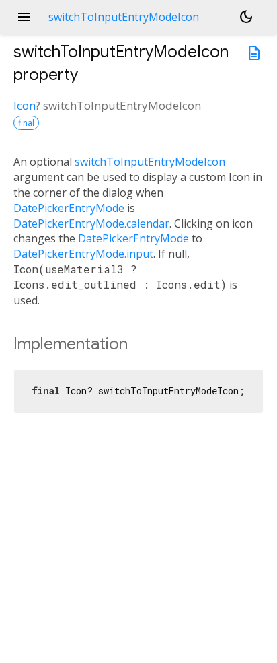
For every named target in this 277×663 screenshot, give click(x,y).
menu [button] (24, 17)
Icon (24, 105)
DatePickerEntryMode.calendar (91, 223)
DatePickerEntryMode (68, 208)
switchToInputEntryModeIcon (150, 161)
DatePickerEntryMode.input (83, 253)
